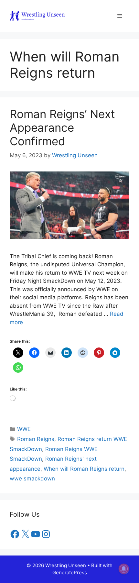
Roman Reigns (35, 439)
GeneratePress (69, 572)
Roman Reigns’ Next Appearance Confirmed (62, 127)
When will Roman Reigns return (84, 469)
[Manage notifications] (124, 569)
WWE (24, 429)
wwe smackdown (32, 478)
